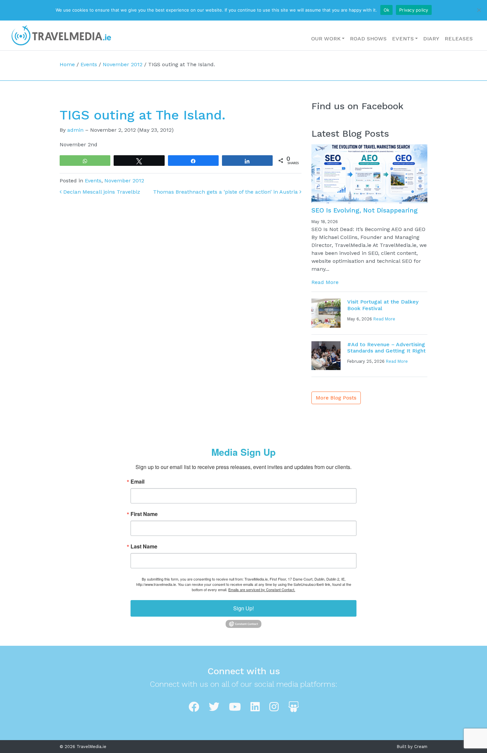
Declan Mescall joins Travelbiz (101, 192)
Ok (387, 10)
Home (67, 64)
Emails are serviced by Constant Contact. (261, 589)
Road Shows (368, 38)
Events (403, 38)
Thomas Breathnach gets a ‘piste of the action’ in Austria (226, 192)
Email (137, 481)
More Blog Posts (336, 398)
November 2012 (122, 64)
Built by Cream (412, 746)
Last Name (144, 546)
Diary (431, 38)
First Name (144, 514)
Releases (459, 38)
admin (75, 130)
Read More (325, 282)
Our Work (326, 38)
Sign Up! (243, 608)
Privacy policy (413, 10)
